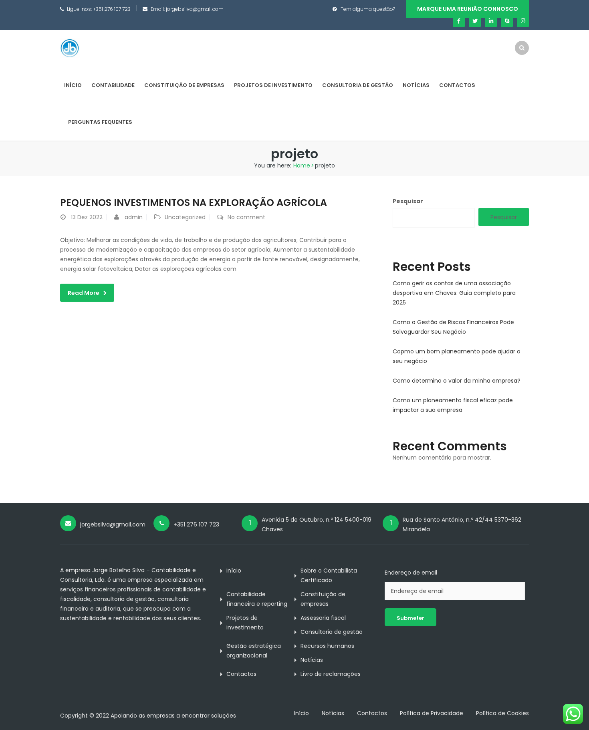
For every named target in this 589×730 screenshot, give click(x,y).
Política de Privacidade (431, 713)
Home (301, 165)
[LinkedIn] (491, 21)
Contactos (457, 85)
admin (134, 217)
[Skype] (507, 21)
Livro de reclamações (331, 674)
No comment (246, 217)
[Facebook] (459, 21)
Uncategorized (185, 217)
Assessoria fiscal (323, 618)
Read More (83, 293)
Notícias (416, 85)
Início (73, 85)
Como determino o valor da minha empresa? (456, 381)
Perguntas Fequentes (100, 122)
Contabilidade (113, 85)
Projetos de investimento (273, 85)
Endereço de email (411, 572)
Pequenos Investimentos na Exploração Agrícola (193, 202)
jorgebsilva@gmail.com (195, 9)
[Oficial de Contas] (70, 48)
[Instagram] (523, 21)
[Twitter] (475, 21)
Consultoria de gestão (357, 85)
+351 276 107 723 (112, 9)
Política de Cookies (502, 713)
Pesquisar (408, 201)
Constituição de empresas (184, 85)
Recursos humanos (327, 646)
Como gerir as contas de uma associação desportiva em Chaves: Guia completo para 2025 (454, 293)
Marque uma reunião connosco (467, 9)
